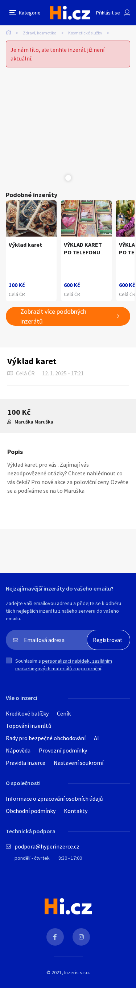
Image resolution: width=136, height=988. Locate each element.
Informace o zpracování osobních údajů (54, 798)
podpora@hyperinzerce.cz (47, 846)
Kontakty (75, 810)
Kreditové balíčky (27, 713)
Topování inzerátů (28, 725)
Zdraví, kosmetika (40, 33)
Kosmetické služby (85, 33)
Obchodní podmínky (30, 810)
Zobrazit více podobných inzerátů (53, 316)
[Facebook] (55, 937)
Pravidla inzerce (25, 762)
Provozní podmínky (63, 750)
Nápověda (18, 750)
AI (96, 738)
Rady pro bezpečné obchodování (46, 738)
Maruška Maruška (34, 421)
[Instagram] (81, 937)
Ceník (64, 713)
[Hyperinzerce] (70, 13)
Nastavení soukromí (78, 762)
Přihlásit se (108, 12)
